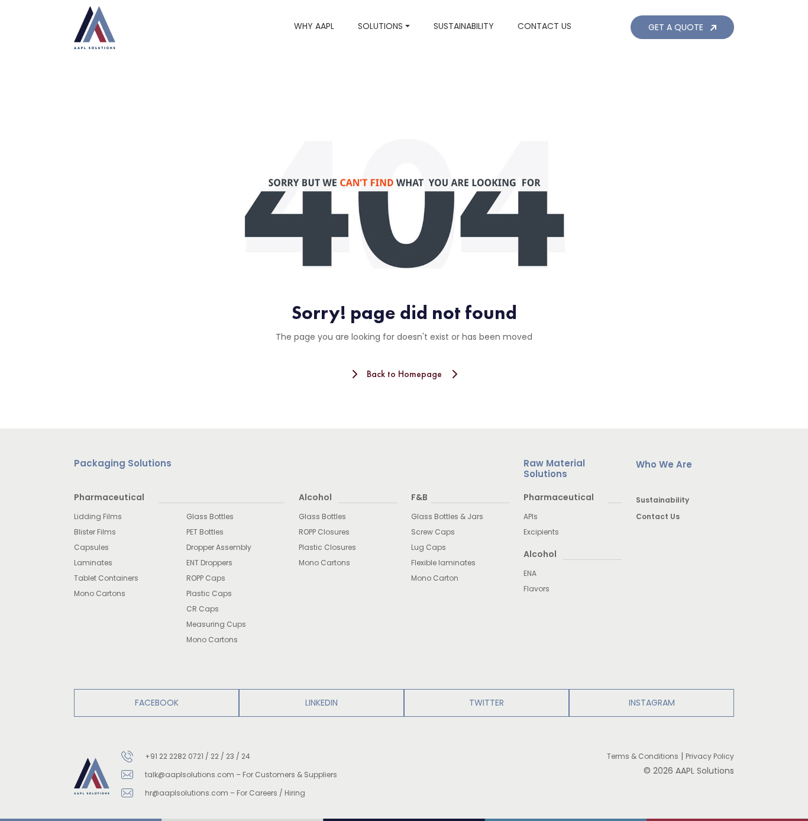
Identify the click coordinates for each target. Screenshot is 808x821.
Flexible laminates (443, 563)
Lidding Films (98, 516)
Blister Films (95, 532)
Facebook (157, 703)
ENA (529, 573)
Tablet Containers (106, 578)
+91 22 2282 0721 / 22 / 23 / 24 (197, 756)
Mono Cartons (99, 593)
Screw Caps (433, 532)
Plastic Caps (209, 593)
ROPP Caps (205, 578)
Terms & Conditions (642, 756)
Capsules (91, 547)
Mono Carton (434, 578)
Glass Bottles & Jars (447, 516)
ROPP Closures (324, 532)
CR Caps (202, 609)
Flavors (536, 589)
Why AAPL (314, 26)
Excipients (541, 532)
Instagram (652, 703)
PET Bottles (205, 532)
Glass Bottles (210, 516)
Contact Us (658, 516)
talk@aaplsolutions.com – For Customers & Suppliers (241, 775)
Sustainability (464, 26)
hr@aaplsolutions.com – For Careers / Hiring (225, 793)
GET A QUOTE (677, 27)
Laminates (93, 563)
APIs (530, 516)
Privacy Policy (710, 756)
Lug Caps (428, 547)
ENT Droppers (209, 563)
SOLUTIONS (380, 26)
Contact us (544, 26)
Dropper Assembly (218, 547)
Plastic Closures (327, 547)
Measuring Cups (216, 624)
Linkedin (321, 703)
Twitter (486, 703)
